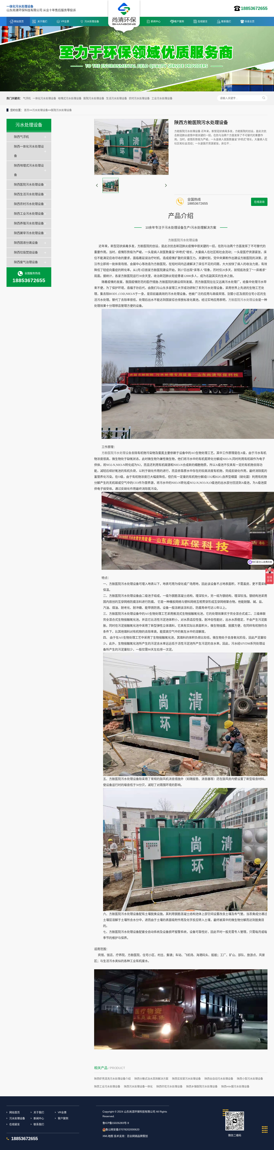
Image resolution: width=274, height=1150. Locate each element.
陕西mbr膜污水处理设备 (235, 1086)
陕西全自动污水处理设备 (218, 1078)
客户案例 (179, 21)
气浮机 (27, 98)
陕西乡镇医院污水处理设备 (202, 1086)
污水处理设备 (91, 21)
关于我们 (42, 21)
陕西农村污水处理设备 (29, 204)
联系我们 (226, 21)
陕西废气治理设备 (26, 262)
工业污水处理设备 (162, 98)
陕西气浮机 (21, 136)
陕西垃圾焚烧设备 (26, 252)
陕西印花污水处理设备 (169, 1086)
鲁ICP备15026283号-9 (116, 1122)
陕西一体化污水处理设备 (29, 151)
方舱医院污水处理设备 (183, 240)
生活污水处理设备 (116, 98)
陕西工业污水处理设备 (29, 213)
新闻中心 (155, 21)
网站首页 (19, 21)
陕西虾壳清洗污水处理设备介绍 (112, 1078)
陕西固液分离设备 (26, 242)
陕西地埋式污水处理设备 (29, 170)
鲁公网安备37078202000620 (122, 1129)
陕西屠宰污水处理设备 (29, 233)
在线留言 (202, 21)
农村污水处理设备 (139, 98)
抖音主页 (249, 21)
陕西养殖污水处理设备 (29, 223)
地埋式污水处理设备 (69, 98)
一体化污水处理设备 (44, 98)
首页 (26, 110)
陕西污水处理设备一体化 (138, 1086)
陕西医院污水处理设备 (29, 184)
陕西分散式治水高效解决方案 (151, 1078)
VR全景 (65, 21)
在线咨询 (259, 201)
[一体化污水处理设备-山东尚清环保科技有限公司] (124, 16)
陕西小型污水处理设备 (250, 1078)
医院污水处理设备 (93, 98)
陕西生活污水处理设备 (29, 194)
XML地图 (108, 1136)
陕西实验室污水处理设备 (186, 1078)
